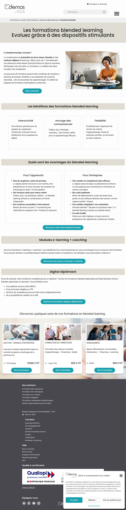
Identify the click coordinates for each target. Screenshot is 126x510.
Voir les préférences (112, 500)
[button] (121, 475)
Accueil (23, 20)
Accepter (74, 500)
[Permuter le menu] (116, 13)
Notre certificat (28, 487)
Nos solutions (32, 20)
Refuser (91, 500)
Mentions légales (94, 506)
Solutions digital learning (48, 20)
